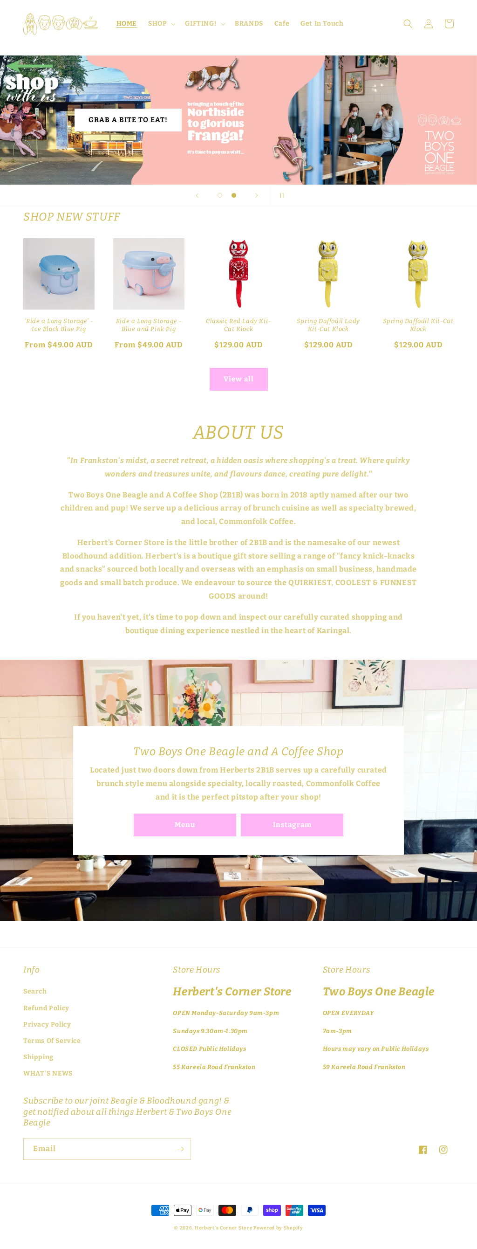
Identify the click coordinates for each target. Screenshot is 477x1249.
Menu (185, 825)
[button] (161, 24)
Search (35, 991)
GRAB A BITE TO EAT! (128, 120)
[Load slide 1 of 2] (220, 195)
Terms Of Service (52, 1041)
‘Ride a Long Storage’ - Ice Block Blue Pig (59, 324)
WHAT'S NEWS (48, 1073)
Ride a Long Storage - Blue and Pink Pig (149, 324)
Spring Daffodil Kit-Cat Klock (418, 324)
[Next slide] (256, 195)
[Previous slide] (197, 195)
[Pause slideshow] (280, 195)
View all (239, 379)
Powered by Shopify (278, 1228)
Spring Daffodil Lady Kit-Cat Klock (328, 324)
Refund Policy (46, 1008)
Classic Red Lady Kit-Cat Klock (238, 324)
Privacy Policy (47, 1024)
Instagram (292, 825)
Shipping (38, 1057)
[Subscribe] (180, 1149)
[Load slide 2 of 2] (234, 195)
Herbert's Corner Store (223, 1228)
